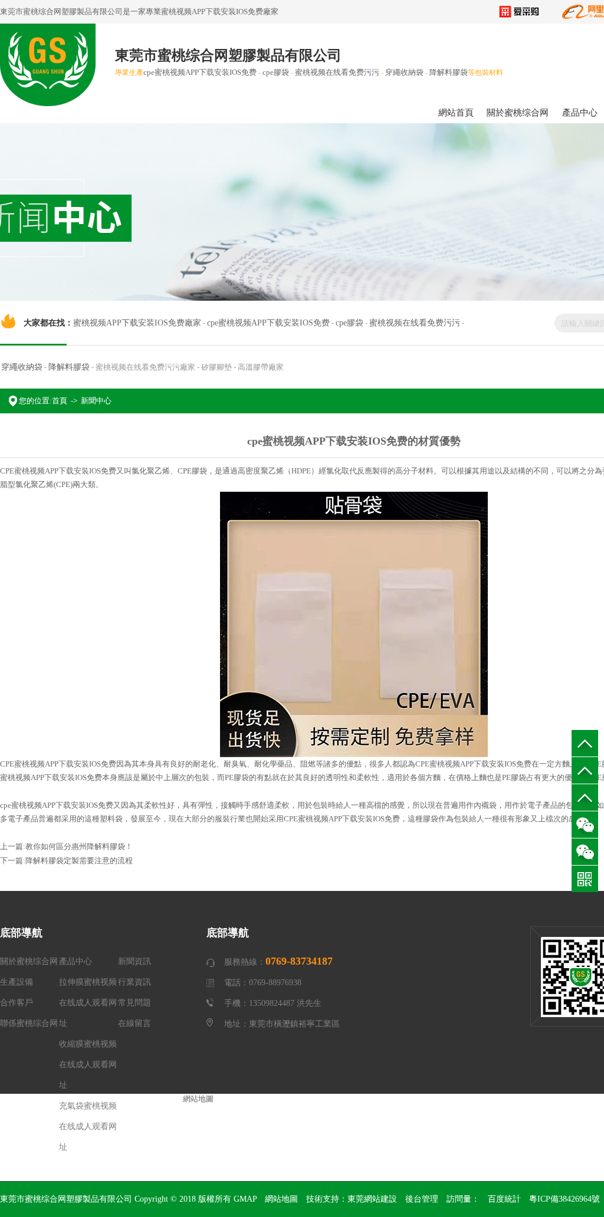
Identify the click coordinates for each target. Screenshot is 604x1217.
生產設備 (16, 982)
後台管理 (421, 1199)
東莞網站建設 (372, 1199)
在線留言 (134, 1023)
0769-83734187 (585, 770)
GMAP (245, 1199)
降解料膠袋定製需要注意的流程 (79, 860)
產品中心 (75, 961)
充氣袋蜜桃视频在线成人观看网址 (88, 1126)
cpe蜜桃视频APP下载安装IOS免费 (200, 72)
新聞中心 (96, 400)
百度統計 (504, 1199)
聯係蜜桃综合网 (29, 1023)
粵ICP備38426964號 (564, 1199)
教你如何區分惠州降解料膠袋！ (79, 846)
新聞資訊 (134, 961)
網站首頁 (456, 112)
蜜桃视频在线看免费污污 (337, 72)
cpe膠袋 (275, 72)
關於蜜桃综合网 (518, 112)
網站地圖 (281, 1199)
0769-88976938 (585, 797)
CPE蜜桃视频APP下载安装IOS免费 (58, 470)
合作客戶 (16, 1002)
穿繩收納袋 (404, 72)
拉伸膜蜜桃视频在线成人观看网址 (88, 1003)
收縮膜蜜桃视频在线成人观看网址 (88, 1065)
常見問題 (134, 1002)
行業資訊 (134, 982)
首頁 (59, 400)
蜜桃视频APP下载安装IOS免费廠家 (219, 11)
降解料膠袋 (448, 72)
